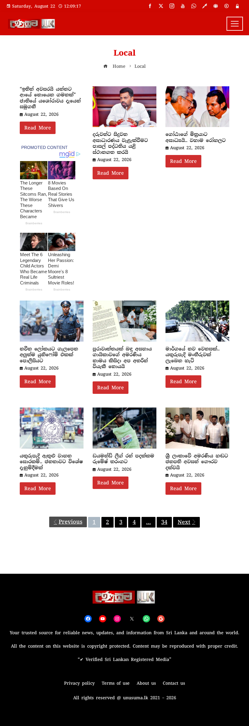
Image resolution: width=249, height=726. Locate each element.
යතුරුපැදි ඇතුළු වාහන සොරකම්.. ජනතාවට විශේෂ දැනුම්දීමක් (51, 462)
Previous (70, 521)
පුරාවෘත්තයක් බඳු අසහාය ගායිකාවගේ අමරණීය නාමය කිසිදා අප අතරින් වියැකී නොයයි (122, 358)
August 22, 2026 (41, 114)
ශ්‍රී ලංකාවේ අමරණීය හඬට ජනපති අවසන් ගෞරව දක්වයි (196, 462)
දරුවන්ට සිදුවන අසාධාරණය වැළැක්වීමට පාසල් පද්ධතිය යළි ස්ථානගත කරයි (120, 143)
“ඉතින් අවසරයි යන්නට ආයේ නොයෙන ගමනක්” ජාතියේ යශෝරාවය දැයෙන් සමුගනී (50, 98)
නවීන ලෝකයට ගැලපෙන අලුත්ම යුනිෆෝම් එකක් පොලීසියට (49, 355)
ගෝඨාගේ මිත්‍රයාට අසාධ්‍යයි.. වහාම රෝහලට (195, 137)
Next (184, 522)
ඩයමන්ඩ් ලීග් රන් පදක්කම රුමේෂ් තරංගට (123, 459)
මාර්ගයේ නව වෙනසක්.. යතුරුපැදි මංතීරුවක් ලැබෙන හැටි (192, 355)
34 (164, 522)
